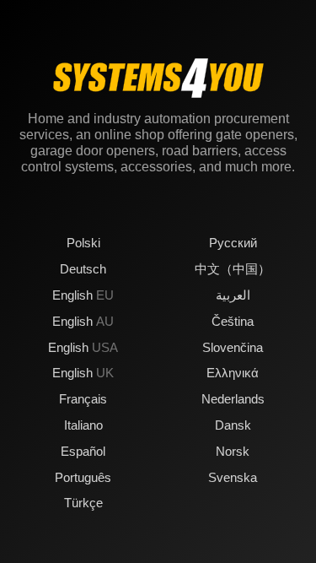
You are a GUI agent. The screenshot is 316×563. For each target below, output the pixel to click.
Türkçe (83, 502)
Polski (83, 242)
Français (83, 399)
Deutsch (83, 269)
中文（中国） (232, 269)
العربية (233, 295)
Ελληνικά (232, 372)
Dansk (233, 425)
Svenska (232, 477)
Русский (233, 242)
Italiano (83, 425)
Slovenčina (232, 347)
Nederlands (233, 399)
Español (83, 451)
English (83, 295)
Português (83, 477)
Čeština (233, 321)
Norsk (232, 451)
